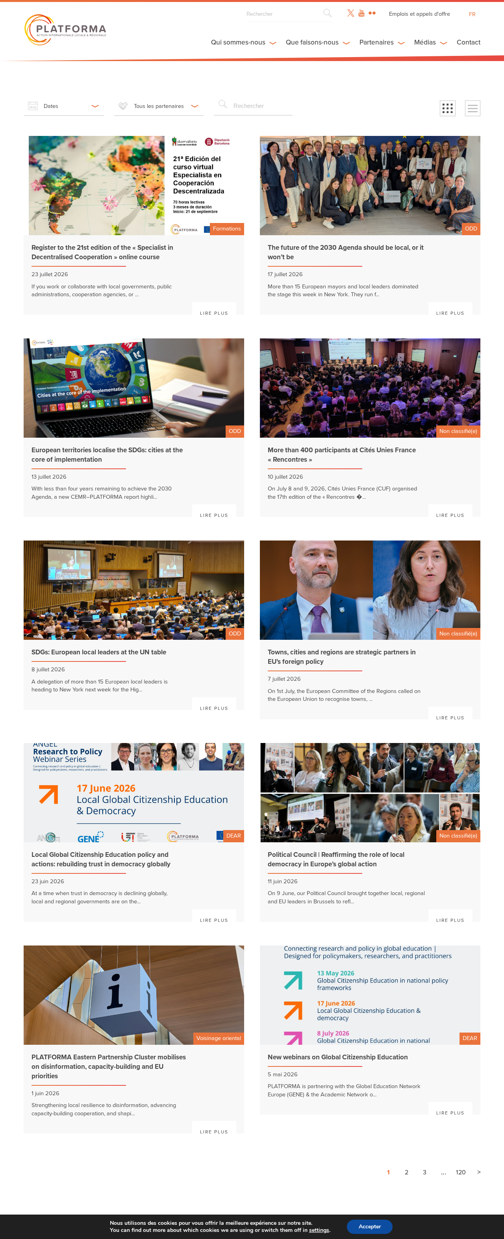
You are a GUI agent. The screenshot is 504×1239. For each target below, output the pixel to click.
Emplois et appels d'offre (419, 14)
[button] (448, 108)
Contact (468, 42)
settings (319, 1230)
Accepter (370, 1226)
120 (461, 1172)
